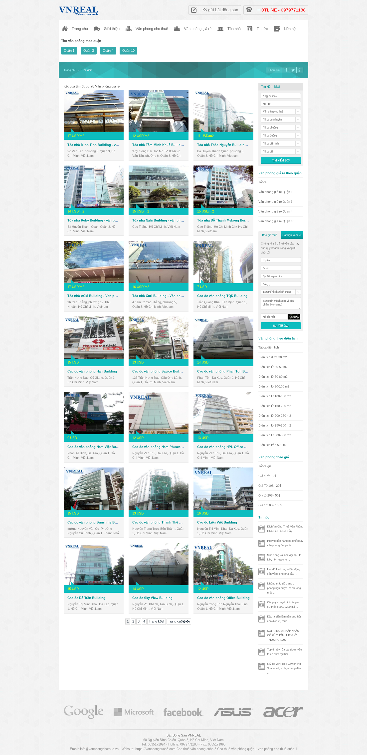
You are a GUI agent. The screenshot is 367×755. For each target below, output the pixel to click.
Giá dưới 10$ (267, 476)
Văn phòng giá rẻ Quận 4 (275, 211)
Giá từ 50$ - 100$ (270, 505)
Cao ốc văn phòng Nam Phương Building (164, 447)
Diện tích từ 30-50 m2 (273, 367)
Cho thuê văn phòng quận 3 (196, 749)
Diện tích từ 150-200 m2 (274, 406)
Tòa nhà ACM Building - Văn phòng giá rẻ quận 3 (105, 296)
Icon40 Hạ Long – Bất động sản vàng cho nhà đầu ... (283, 571)
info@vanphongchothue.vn (99, 749)
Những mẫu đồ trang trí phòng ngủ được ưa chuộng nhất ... (284, 588)
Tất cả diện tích (268, 347)
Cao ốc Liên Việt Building (217, 522)
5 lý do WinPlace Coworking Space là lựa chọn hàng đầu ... (284, 668)
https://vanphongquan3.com (155, 749)
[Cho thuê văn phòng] (83, 712)
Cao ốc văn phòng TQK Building (222, 296)
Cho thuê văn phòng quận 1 (237, 749)
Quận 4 (108, 50)
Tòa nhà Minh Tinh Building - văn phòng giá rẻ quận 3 (109, 145)
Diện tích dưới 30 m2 (272, 357)
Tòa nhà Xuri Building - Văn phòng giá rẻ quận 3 (170, 296)
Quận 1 (69, 50)
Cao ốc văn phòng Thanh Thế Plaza (159, 522)
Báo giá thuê (269, 235)
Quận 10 (128, 50)
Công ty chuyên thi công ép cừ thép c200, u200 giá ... (283, 604)
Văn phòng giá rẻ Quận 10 (276, 221)
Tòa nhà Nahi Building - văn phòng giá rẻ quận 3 (170, 220)
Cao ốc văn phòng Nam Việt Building (96, 447)
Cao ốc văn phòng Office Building (223, 598)
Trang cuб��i (179, 621)
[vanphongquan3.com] (79, 10)
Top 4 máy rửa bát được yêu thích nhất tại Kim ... (284, 652)
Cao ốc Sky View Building (152, 598)
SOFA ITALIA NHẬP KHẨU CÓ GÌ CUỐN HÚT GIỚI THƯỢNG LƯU (283, 635)
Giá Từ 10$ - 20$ (269, 486)
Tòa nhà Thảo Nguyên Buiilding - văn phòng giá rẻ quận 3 (242, 145)
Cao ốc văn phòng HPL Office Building (227, 447)
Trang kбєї (156, 621)
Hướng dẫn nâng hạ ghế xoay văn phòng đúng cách (285, 543)
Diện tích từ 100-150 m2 (274, 396)
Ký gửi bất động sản (220, 10)
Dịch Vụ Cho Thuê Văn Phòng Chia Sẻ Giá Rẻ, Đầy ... (285, 528)
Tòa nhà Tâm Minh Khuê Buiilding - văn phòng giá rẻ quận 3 (179, 145)
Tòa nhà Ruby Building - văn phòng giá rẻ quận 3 (105, 220)
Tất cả (262, 182)
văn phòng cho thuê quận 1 (277, 749)
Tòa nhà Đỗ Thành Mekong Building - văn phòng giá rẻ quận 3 (245, 220)
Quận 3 (88, 50)
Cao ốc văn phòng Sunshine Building (96, 522)
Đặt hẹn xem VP (292, 235)
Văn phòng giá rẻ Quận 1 (275, 192)
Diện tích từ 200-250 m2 (274, 416)
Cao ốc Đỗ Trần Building (86, 598)
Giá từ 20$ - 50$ (269, 495)
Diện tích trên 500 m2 (272, 445)
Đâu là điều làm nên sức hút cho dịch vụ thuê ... (284, 618)
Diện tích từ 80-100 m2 (273, 386)
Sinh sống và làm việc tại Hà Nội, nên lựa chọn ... (284, 557)
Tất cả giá (265, 466)
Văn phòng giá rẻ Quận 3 (275, 202)
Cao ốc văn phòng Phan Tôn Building (226, 371)
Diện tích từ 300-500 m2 (274, 435)
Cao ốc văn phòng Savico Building (159, 371)
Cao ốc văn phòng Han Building (92, 371)
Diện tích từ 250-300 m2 (274, 425)
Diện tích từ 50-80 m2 (273, 376)
